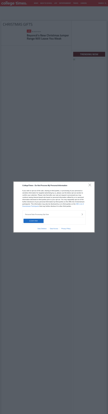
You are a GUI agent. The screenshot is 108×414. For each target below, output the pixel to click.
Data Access (54, 228)
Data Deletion (42, 228)
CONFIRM (33, 221)
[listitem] (54, 214)
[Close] (90, 186)
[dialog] (54, 207)
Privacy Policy (66, 228)
